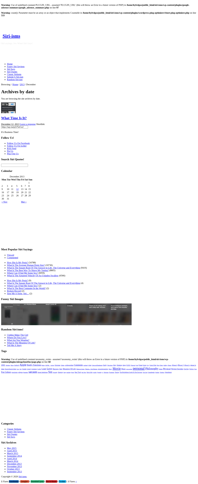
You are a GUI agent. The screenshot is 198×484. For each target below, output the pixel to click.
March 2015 (12, 453)
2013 (22, 84)
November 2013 (14, 466)
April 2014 (12, 458)
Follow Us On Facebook (18, 143)
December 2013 (14, 464)
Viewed (10, 255)
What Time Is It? (14, 118)
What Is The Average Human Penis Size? (26, 265)
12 (17, 189)
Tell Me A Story (14, 345)
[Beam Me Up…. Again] (34, 324)
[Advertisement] (94, 32)
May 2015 (11, 448)
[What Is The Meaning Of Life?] (12, 324)
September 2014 (14, 456)
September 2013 (14, 471)
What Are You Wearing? (18, 340)
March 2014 (12, 461)
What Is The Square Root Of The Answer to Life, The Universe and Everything (43, 268)
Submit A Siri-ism (15, 77)
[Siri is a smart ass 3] (77, 324)
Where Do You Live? (17, 337)
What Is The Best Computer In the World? (26, 288)
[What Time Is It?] (8, 112)
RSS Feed (11, 148)
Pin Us (10, 151)
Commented (12, 257)
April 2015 (12, 451)
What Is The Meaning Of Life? (21, 343)
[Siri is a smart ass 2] (99, 324)
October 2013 (13, 469)
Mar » (24, 202)
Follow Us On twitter (17, 146)
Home (10, 64)
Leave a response (28, 124)
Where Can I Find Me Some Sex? (22, 273)
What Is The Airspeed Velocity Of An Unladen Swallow (33, 275)
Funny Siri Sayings (15, 66)
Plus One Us (13, 153)
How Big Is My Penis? (17, 262)
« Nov (4, 202)
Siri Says (11, 69)
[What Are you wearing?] (55, 324)
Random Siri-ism (14, 79)
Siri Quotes (12, 72)
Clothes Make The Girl (17, 335)
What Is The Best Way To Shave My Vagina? (28, 270)
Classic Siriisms (14, 74)
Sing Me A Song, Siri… (18, 293)
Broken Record (14, 291)
